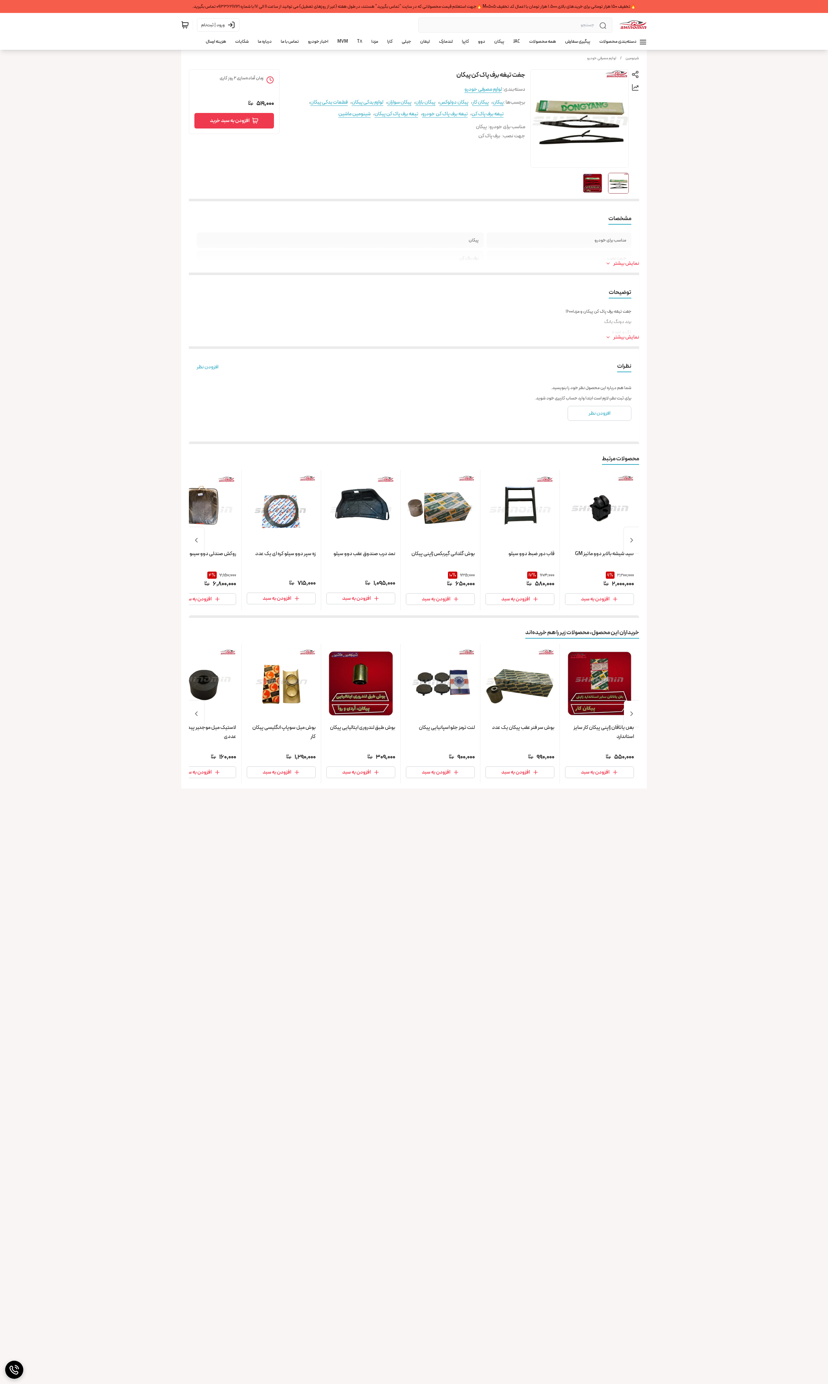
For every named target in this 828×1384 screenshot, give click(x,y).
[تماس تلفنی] (14, 1370)
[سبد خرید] (185, 25)
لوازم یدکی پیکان (367, 102)
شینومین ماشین (354, 114)
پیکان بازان (425, 102)
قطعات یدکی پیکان (329, 102)
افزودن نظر (207, 367)
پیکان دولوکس (453, 102)
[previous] (631, 540)
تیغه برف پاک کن (488, 114)
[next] (196, 540)
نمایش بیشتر (626, 263)
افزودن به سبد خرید (229, 121)
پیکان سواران (399, 102)
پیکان (498, 102)
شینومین (632, 58)
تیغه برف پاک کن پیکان (396, 114)
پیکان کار (480, 102)
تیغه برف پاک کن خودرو (445, 114)
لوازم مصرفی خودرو (601, 58)
